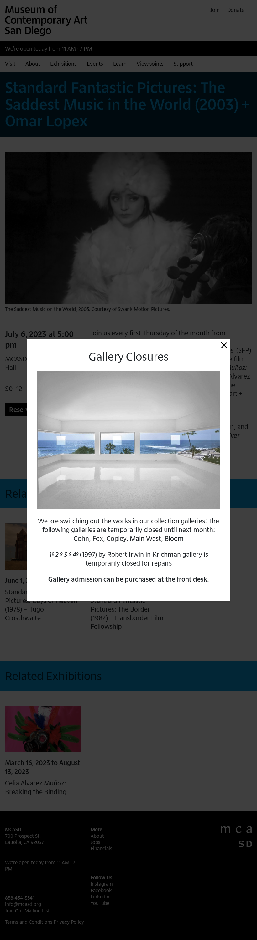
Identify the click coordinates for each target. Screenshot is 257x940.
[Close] (224, 345)
